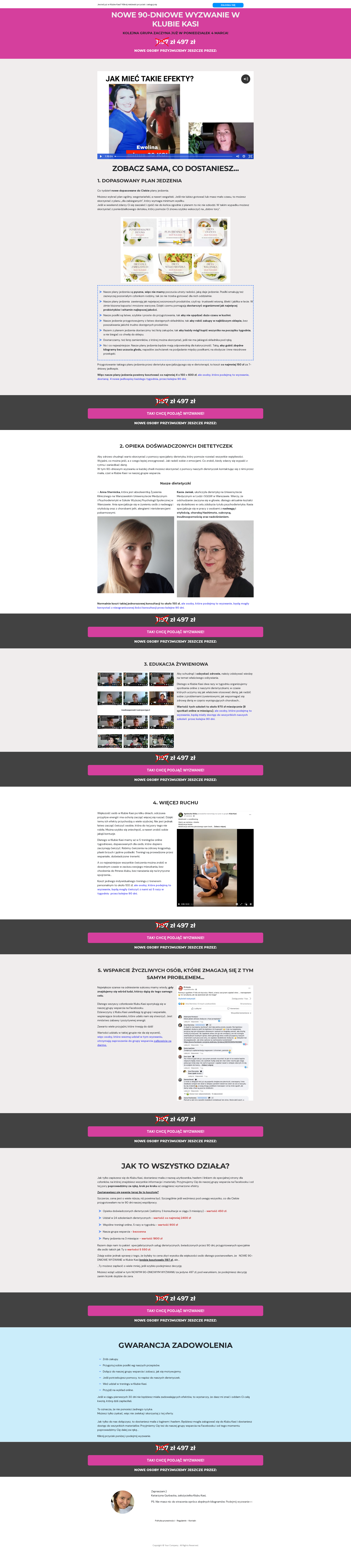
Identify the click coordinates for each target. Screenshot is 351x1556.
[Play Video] (100, 156)
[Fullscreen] (250, 156)
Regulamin (181, 1520)
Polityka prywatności (165, 1520)
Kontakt (192, 1520)
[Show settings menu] (244, 156)
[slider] (174, 156)
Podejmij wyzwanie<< (239, 1501)
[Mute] (237, 156)
